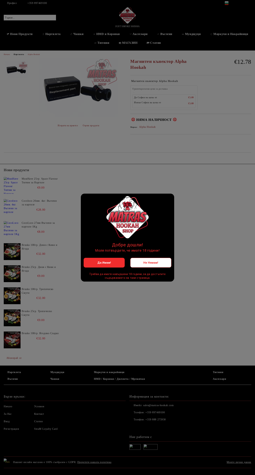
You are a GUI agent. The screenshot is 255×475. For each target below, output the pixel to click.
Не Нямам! (150, 262)
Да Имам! (104, 262)
